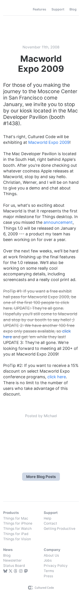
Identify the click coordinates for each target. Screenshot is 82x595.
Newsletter (12, 560)
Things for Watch (17, 528)
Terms (49, 571)
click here (56, 376)
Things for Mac (15, 518)
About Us (51, 555)
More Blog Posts (41, 476)
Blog (6, 555)
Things (13, 9)
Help (47, 518)
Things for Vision (17, 539)
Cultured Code (41, 587)
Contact (50, 523)
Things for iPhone (17, 523)
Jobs (48, 560)
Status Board (14, 565)
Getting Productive (59, 528)
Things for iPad (15, 534)
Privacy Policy (56, 565)
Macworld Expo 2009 (48, 142)
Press (48, 576)
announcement (58, 222)
